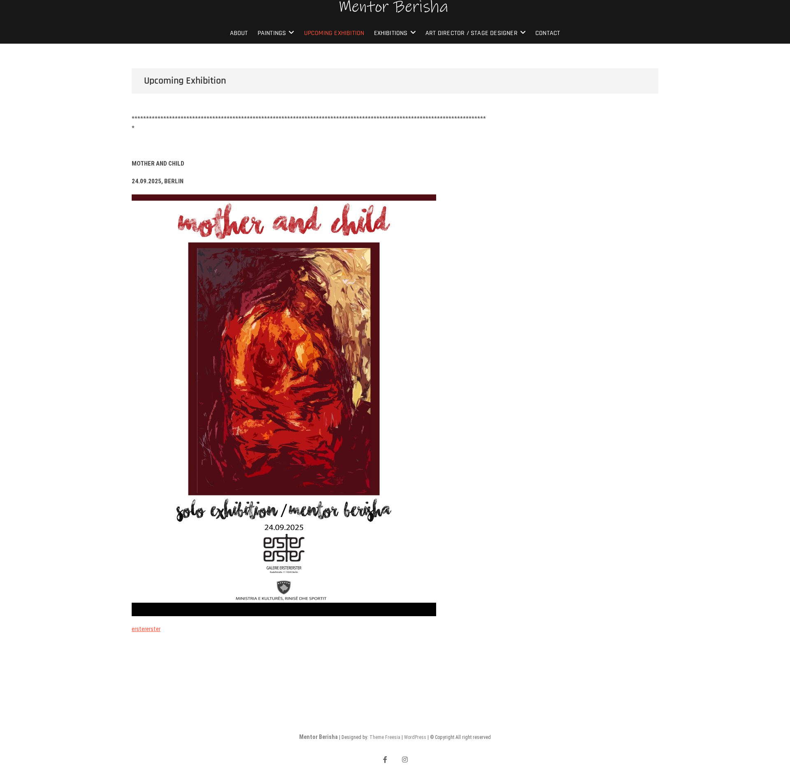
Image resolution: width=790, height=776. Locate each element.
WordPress (415, 737)
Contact (547, 33)
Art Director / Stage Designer (471, 33)
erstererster (146, 629)
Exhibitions (391, 33)
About (239, 33)
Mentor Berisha (318, 737)
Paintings (272, 33)
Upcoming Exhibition (334, 33)
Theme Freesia (384, 737)
